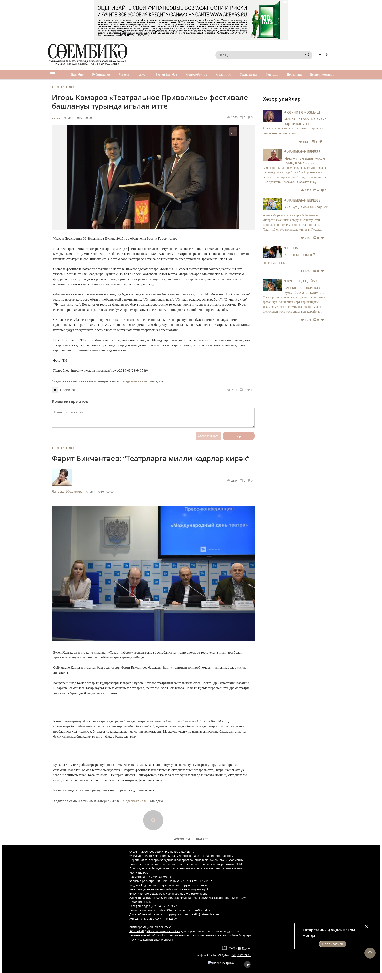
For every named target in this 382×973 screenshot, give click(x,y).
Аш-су (142, 74)
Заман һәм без (166, 74)
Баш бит (77, 74)
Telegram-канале (134, 381)
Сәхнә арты (248, 74)
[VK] (319, 55)
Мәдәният (223, 74)
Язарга (238, 436)
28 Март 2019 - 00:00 (77, 118)
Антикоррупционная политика (150, 927)
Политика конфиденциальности (151, 939)
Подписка (294, 74)
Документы (182, 838)
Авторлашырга (208, 436)
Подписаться (332, 944)
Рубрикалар (101, 74)
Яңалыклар (66, 87)
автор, (56, 117)
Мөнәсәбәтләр (196, 74)
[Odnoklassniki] (326, 55)
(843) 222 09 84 (241, 955)
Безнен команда (322, 74)
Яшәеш (124, 74)
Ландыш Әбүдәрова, (67, 491)
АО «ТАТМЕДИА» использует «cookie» (154, 931)
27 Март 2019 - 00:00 (99, 492)
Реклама (272, 74)
